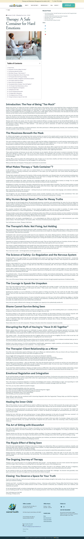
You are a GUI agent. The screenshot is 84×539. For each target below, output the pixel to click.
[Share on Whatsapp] (44, 31)
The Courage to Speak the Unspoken (15, 80)
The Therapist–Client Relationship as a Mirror (18, 86)
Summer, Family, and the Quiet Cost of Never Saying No (56, 16)
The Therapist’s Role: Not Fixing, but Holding (17, 76)
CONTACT (56, 5)
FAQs (52, 5)
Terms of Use (25, 529)
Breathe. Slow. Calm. (49, 18)
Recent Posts (11, 67)
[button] (39, 63)
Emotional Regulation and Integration (16, 87)
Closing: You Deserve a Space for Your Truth (18, 96)
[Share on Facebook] (44, 26)
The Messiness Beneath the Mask (15, 71)
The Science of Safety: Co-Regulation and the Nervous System (21, 78)
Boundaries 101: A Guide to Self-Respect (53, 17)
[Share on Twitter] (44, 28)
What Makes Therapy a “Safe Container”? (17, 73)
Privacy (24, 531)
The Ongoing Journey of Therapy (15, 95)
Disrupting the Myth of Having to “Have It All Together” (20, 84)
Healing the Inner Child (13, 89)
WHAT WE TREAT (34, 5)
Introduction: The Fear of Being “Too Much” (17, 69)
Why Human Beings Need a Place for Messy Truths (18, 75)
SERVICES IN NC (44, 5)
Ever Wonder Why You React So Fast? (52, 20)
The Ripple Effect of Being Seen (15, 93)
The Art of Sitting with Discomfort (16, 91)
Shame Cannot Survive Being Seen (15, 82)
